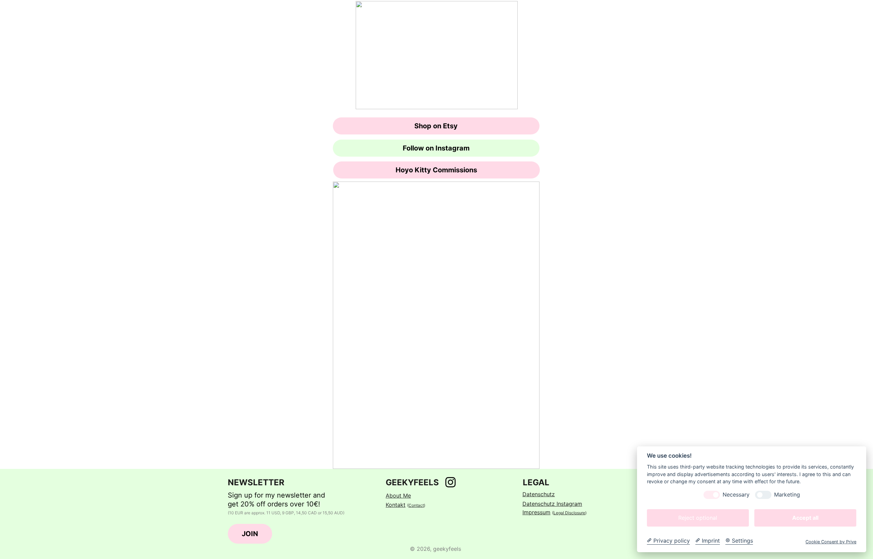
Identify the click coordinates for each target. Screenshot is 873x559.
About (394, 495)
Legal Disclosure (569, 512)
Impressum (536, 512)
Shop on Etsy (436, 126)
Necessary (736, 494)
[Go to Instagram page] (450, 482)
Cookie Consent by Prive (830, 541)
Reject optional (697, 517)
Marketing (787, 494)
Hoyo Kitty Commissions (436, 170)
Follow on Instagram (436, 148)
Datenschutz (538, 494)
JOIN (250, 534)
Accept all (805, 517)
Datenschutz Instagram (552, 503)
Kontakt (395, 504)
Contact (416, 505)
